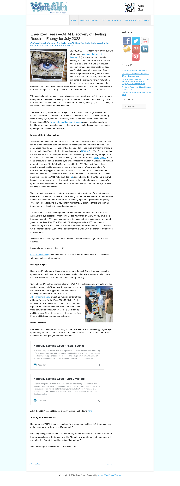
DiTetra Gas (59, 43)
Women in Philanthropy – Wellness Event (135, 70)
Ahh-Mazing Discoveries (39, 43)
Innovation (40, 45)
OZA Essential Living (39, 255)
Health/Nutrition (96, 43)
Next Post (110, 464)
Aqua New (141, 7)
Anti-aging (51, 43)
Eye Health (67, 43)
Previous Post (34, 464)
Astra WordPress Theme (109, 475)
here (90, 411)
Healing (87, 43)
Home (73, 20)
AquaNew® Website (89, 20)
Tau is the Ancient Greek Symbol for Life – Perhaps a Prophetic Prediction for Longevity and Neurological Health (135, 82)
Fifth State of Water (78, 43)
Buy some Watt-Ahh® (111, 20)
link (71, 177)
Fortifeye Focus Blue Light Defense (65, 122)
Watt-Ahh (48, 45)
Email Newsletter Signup (137, 20)
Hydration (105, 43)
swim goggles (100, 157)
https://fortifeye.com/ (40, 297)
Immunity (33, 45)
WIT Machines (56, 45)
